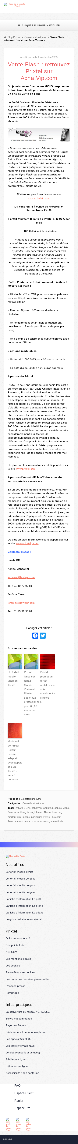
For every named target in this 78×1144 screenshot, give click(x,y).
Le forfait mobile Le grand (21, 885)
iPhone (47, 812)
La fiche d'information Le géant (24, 912)
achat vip (37, 807)
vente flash (57, 821)
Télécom (56, 817)
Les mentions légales (18, 958)
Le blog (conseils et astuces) (23, 1052)
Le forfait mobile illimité (19, 871)
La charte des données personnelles (27, 979)
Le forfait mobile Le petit (20, 878)
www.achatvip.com (39, 198)
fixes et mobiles (16, 812)
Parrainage (12, 992)
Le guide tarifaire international (23, 919)
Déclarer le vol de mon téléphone (25, 1032)
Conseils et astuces (33, 803)
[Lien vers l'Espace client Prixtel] (75, 5)
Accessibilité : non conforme (22, 1072)
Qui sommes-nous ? (18, 938)
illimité (37, 812)
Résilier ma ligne (16, 1059)
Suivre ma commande (19, 1018)
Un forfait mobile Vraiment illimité (13, 678)
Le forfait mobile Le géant (21, 892)
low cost (56, 812)
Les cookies (13, 965)
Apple (66, 807)
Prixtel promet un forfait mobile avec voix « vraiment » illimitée (47, 685)
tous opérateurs (40, 821)
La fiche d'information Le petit (23, 898)
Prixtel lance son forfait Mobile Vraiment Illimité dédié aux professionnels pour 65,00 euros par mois (31, 693)
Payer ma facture (16, 1025)
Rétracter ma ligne (17, 1066)
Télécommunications (19, 821)
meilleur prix (14, 817)
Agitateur (48, 807)
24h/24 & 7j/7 (23, 807)
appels (58, 807)
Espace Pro (22, 1108)
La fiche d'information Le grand (24, 905)
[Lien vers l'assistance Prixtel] (66, 5)
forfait (30, 812)
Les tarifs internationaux (20, 1045)
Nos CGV (11, 951)
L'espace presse (15, 985)
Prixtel (46, 817)
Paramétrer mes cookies (20, 972)
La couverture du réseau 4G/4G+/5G (28, 1011)
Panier (18, 1100)
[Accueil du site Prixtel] (15, 5)
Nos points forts (15, 945)
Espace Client (23, 1093)
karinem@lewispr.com (21, 577)
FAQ (17, 1085)
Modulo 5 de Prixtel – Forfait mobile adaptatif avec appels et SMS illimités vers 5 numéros (15, 760)
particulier (36, 817)
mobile (26, 817)
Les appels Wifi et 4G (18, 1038)
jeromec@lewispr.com (21, 602)
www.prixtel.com (26, 468)
